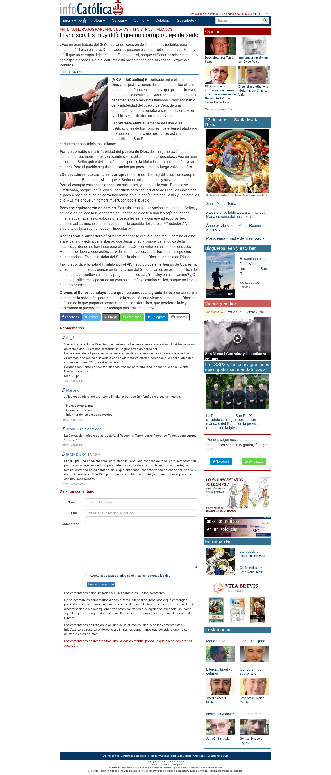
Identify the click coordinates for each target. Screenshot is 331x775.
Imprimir (181, 317)
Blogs (98, 20)
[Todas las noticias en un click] (237, 527)
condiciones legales (156, 575)
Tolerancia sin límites (253, 58)
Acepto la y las (130, 575)
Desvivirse (212, 57)
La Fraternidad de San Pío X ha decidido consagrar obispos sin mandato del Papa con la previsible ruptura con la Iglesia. (234, 422)
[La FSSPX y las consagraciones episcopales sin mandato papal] (237, 391)
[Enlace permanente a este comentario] (63, 338)
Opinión (140, 20)
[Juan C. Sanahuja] (220, 726)
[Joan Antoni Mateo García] (254, 686)
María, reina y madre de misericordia (235, 238)
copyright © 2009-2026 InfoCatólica (165, 761)
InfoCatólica (72, 21)
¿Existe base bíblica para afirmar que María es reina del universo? (236, 214)
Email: (76, 513)
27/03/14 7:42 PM (70, 72)
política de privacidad (119, 575)
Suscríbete (185, 20)
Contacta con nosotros (133, 755)
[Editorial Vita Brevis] (237, 602)
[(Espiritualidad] (220, 560)
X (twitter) (154, 764)
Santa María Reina (221, 204)
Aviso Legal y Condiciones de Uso (211, 755)
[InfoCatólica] (92, 7)
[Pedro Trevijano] (254, 653)
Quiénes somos (111, 755)
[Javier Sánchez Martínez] (220, 686)
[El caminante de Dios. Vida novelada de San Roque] (220, 275)
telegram (177, 764)
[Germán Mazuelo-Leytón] (254, 726)
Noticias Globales (220, 714)
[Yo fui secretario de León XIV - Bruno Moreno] (237, 495)
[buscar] (265, 20)
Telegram (158, 317)
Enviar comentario (101, 584)
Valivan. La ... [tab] (236, 312)
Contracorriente (252, 714)
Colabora (162, 20)
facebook (166, 764)
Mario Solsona (217, 641)
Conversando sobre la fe (250, 671)
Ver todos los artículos (218, 109)
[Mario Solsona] (220, 653)
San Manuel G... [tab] (215, 312)
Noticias (118, 20)
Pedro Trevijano (252, 641)
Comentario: (71, 524)
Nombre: (74, 502)
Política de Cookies (181, 755)
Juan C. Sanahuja (217, 738)
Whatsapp (133, 317)
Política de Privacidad (158, 755)
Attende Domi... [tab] (256, 312)
